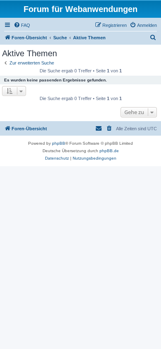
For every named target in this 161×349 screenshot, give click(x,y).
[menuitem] (22, 25)
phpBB (58, 143)
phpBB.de (109, 150)
